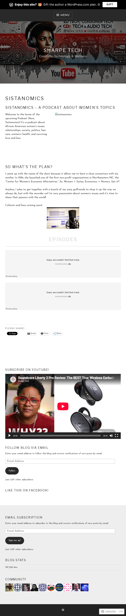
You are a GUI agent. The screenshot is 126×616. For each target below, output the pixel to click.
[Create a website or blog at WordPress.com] (63, 610)
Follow (12, 471)
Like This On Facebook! (27, 490)
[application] (63, 406)
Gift (109, 4)
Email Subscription (23, 517)
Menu (65, 15)
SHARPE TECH (63, 50)
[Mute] (111, 435)
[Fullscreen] (116, 435)
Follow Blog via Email (27, 447)
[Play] (9, 435)
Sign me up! (15, 540)
